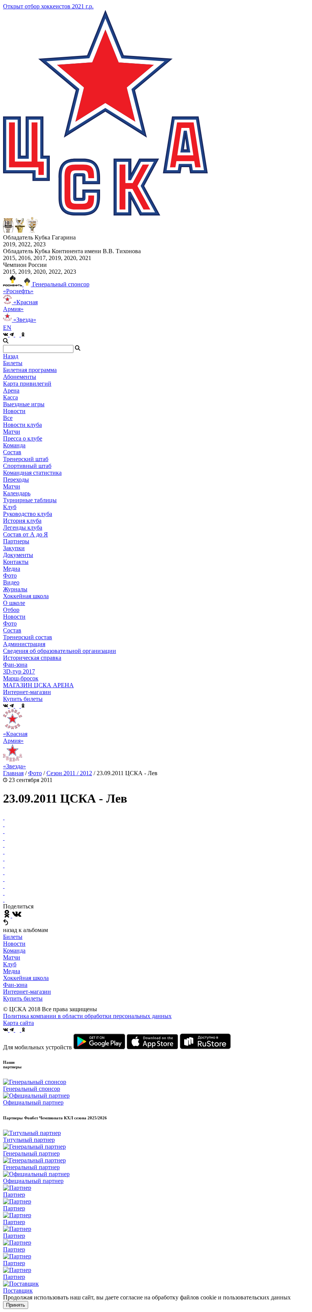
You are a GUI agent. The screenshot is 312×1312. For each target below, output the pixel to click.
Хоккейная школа (26, 978)
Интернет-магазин (27, 991)
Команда (14, 950)
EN (7, 327)
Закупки (14, 548)
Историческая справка (32, 657)
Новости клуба (22, 424)
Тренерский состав (27, 637)
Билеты (12, 937)
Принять (15, 1305)
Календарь (16, 493)
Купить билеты (23, 998)
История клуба (22, 520)
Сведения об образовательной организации (59, 651)
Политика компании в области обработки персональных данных (87, 1016)
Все (8, 418)
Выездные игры (24, 404)
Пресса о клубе (22, 438)
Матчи (11, 431)
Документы (18, 555)
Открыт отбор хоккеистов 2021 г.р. (48, 6)
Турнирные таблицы (30, 500)
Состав (12, 452)
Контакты (16, 562)
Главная (13, 773)
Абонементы (19, 376)
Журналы (15, 589)
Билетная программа (30, 370)
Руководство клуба (27, 514)
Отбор (11, 610)
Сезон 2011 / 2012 (69, 773)
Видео (11, 582)
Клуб (9, 964)
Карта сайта (18, 1023)
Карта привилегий (27, 383)
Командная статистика (32, 472)
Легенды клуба (22, 527)
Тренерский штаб (25, 459)
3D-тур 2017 (19, 671)
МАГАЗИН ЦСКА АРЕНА (38, 685)
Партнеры (16, 541)
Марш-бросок (20, 678)
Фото (10, 575)
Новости (14, 616)
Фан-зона (15, 985)
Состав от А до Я (25, 534)
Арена (11, 390)
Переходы (16, 479)
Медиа (11, 971)
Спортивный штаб (27, 466)
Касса (10, 397)
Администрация (24, 644)
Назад (10, 356)
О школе (14, 603)
